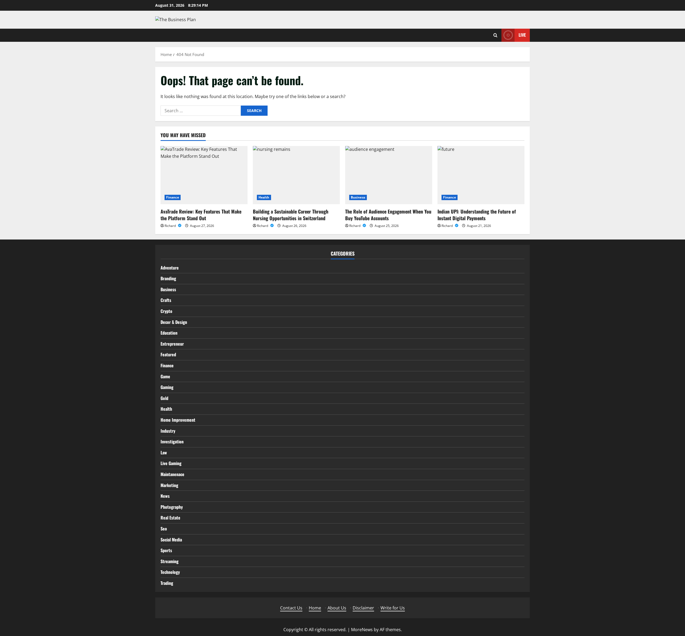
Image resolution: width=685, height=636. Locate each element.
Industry (168, 431)
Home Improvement (178, 420)
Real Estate (170, 517)
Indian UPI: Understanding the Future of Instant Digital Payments (476, 215)
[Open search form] (495, 35)
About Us (337, 608)
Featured (168, 354)
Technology (170, 572)
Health (263, 197)
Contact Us (291, 608)
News (165, 496)
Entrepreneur (172, 344)
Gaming (167, 387)
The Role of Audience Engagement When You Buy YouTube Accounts (388, 215)
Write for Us (392, 608)
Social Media (171, 539)
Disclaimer (363, 608)
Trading (167, 583)
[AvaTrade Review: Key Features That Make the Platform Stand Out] (204, 175)
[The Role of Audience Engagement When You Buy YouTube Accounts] (388, 175)
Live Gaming (171, 463)
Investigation (172, 441)
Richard (171, 225)
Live (522, 35)
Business (358, 197)
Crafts (166, 300)
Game (165, 376)
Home (315, 608)
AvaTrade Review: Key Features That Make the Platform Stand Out (201, 215)
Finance (172, 197)
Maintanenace (172, 474)
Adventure (170, 267)
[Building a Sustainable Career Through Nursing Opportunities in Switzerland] (296, 175)
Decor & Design (174, 322)
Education (169, 333)
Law (164, 452)
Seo (164, 528)
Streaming (169, 561)
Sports (166, 550)
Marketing (169, 485)
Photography (172, 507)
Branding (168, 278)
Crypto (166, 311)
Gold (164, 398)
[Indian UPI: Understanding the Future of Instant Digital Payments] (480, 175)
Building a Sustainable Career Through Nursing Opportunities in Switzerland (290, 215)
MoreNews (362, 630)
